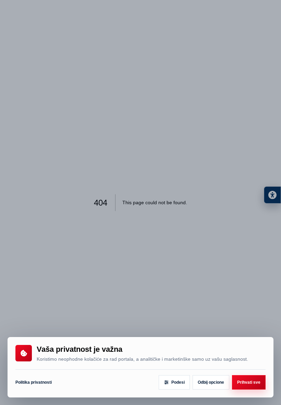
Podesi (178, 382)
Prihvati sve (248, 382)
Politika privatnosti (33, 382)
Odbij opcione (211, 382)
